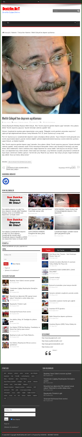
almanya (10, 373)
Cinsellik (17, 376)
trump (10, 395)
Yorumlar (73, 250)
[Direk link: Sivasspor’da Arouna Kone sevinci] (5, 317)
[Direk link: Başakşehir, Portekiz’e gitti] (5, 309)
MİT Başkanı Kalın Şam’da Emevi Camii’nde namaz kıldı (40, 210)
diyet (17, 378)
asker (21, 373)
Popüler (48, 250)
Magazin (25, 384)
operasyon (7, 390)
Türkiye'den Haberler (24, 32)
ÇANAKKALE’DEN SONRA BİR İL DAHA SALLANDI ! (17, 168)
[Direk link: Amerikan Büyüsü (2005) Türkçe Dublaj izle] (45, 329)
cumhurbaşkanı (25, 376)
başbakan (6, 376)
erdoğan (20, 381)
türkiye (23, 395)
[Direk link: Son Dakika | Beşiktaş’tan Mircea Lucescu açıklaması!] (5, 348)
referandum (7, 392)
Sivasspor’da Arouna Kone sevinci (20, 312)
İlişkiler (29, 395)
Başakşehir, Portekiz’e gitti (18, 304)
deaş (5, 378)
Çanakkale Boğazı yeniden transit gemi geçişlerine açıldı (66, 232)
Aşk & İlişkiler (34, 373)
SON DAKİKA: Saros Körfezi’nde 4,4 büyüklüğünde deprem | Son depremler (66, 211)
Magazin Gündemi (8, 387)
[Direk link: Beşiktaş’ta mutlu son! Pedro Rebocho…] (5, 340)
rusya (13, 392)
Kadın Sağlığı (17, 384)
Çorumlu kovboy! (54, 277)
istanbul (6, 384)
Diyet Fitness (23, 378)
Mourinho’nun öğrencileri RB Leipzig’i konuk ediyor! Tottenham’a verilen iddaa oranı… (59, 387)
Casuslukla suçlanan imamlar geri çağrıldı (62, 301)
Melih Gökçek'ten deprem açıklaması (20, 162)
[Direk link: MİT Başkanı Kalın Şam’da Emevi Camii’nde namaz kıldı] (40, 207)
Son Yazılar (60, 250)
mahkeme (29, 387)
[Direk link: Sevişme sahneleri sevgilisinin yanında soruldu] (45, 298)
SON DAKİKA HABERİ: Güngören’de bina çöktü (36, 232)
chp (12, 376)
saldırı (18, 392)
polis (17, 390)
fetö (25, 381)
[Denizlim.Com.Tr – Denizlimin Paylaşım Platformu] (11, 12)
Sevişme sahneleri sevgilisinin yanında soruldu (63, 293)
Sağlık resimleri (31, 392)
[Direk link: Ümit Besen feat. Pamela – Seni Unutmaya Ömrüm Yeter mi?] (45, 259)
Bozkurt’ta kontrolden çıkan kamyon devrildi (62, 285)
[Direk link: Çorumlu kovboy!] (45, 282)
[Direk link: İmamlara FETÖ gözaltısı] (45, 313)
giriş (17, 246)
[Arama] (78, 10)
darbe (32, 376)
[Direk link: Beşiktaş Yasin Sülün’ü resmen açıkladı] (5, 285)
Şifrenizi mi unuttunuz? (12, 270)
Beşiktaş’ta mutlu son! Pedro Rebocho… (22, 335)
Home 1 (55, 350)
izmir (11, 384)
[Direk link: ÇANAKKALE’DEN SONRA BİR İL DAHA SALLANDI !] (45, 275)
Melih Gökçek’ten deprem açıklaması (60, 316)
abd (5, 373)
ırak (5, 398)
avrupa (27, 373)
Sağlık (23, 392)
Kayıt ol (7, 268)
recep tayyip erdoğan (25, 390)
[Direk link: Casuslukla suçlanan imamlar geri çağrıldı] (45, 306)
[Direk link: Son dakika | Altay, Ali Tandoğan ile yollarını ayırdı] (5, 324)
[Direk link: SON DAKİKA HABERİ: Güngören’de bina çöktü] (40, 229)
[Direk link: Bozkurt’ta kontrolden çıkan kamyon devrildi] (45, 290)
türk (19, 395)
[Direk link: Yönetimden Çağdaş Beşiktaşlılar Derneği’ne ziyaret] (5, 293)
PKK (13, 390)
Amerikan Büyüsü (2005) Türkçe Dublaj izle (62, 324)
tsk (15, 395)
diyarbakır (11, 378)
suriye (5, 395)
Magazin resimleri (19, 387)
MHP (35, 387)
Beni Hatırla (16, 264)
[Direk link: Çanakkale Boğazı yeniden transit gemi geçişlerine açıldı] (67, 229)
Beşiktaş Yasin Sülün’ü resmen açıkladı (22, 280)
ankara (16, 373)
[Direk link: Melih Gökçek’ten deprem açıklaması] (45, 321)
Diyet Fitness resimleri (9, 381)
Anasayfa (7, 32)
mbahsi (9, 122)
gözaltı (29, 381)
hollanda (35, 381)
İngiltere (35, 395)
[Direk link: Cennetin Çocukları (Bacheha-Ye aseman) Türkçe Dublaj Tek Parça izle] (45, 267)
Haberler (13, 32)
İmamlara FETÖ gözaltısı (67, 167)
